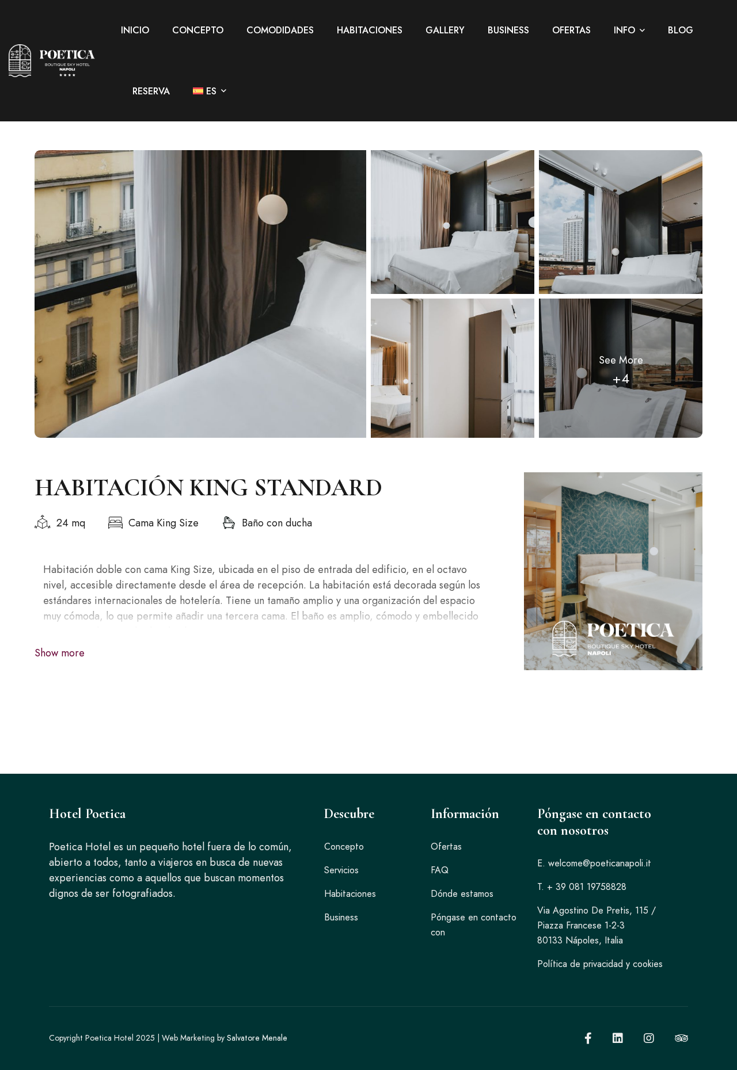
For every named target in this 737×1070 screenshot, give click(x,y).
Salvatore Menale (257, 1038)
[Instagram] (649, 1038)
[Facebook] (588, 1038)
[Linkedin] (618, 1038)
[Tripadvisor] (681, 1038)
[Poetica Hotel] (52, 61)
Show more (60, 652)
